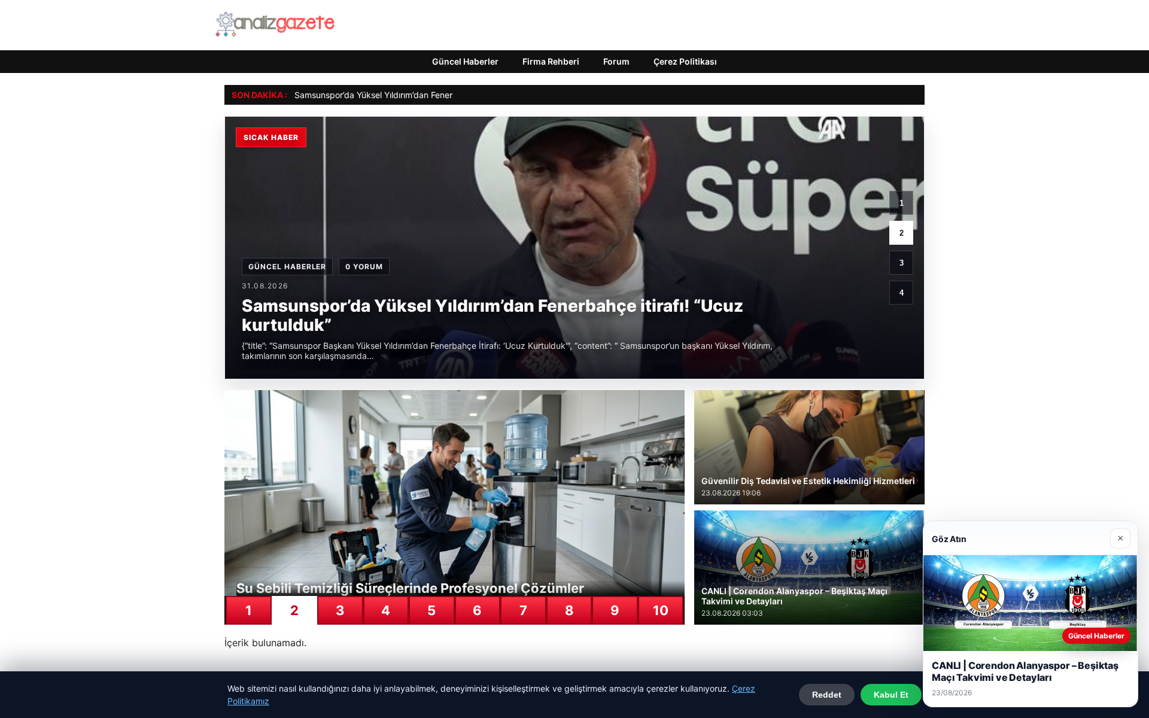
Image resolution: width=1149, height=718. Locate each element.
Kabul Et (891, 694)
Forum (616, 61)
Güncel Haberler (465, 61)
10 (660, 610)
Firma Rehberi (550, 61)
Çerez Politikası (685, 61)
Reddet (826, 694)
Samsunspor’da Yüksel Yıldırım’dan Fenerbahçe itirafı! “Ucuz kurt (419, 95)
